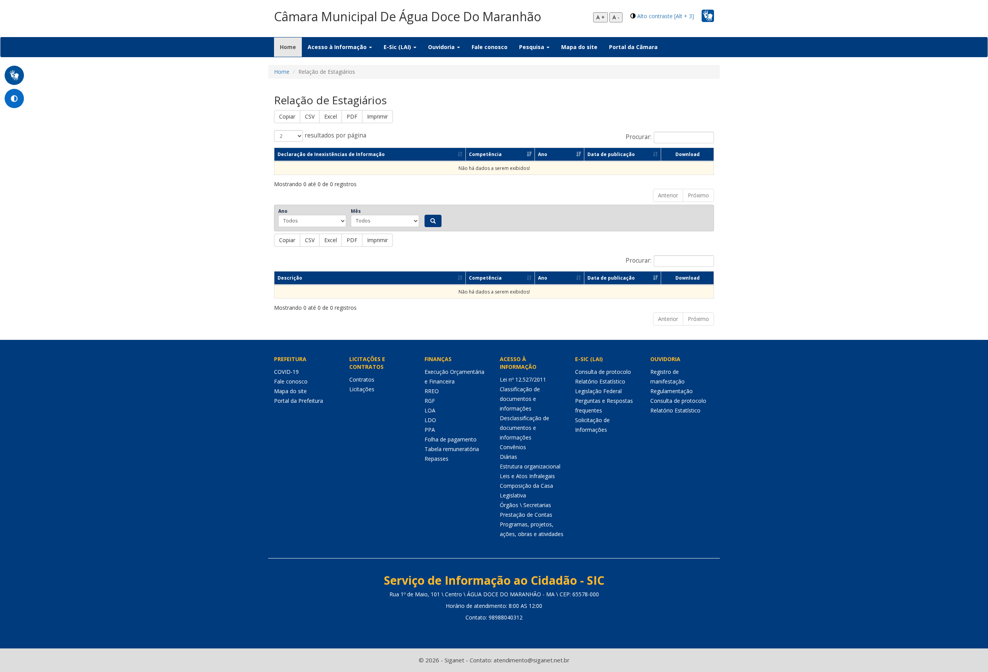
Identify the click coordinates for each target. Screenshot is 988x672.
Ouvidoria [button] (442, 47)
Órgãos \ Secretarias (525, 505)
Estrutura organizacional (530, 466)
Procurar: (638, 137)
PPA (430, 429)
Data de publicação (611, 154)
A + (600, 17)
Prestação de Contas (526, 514)
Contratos (361, 379)
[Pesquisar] (433, 221)
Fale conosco (490, 47)
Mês (356, 211)
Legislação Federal (598, 391)
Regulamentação (671, 391)
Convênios (513, 447)
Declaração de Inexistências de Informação (331, 154)
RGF (430, 400)
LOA (430, 410)
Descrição (289, 278)
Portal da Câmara (633, 47)
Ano (542, 154)
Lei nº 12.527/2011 (523, 379)
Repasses (436, 458)
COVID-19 (286, 371)
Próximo (698, 195)
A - (615, 17)
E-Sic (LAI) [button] (398, 47)
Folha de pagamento (451, 439)
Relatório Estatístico (600, 381)
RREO (432, 391)
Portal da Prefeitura (298, 400)
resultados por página (334, 135)
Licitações (361, 389)
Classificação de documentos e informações (520, 398)
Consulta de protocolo (603, 371)
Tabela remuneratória (452, 449)
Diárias (508, 456)
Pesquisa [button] (532, 47)
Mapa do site (579, 47)
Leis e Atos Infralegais (527, 476)
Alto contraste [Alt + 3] (665, 16)
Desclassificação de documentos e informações (524, 427)
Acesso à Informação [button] (338, 47)
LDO (430, 420)
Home (291, 47)
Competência (485, 154)
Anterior (668, 195)
